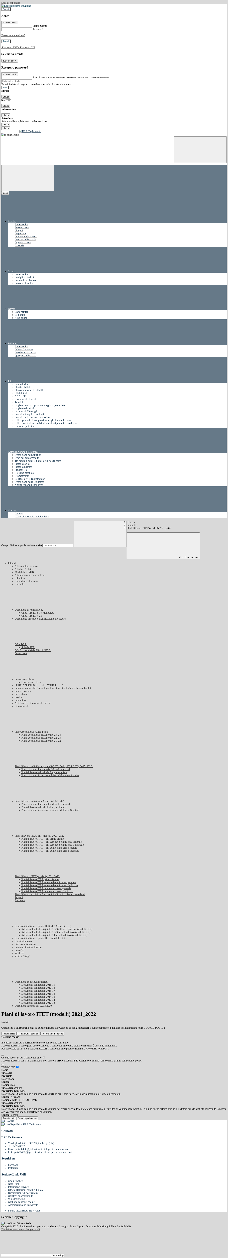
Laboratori (20, 700)
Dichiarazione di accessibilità (23, 1192)
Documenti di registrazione (29, 609)
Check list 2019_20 (31, 615)
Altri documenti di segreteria (30, 575)
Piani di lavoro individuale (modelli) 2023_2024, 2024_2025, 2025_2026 (54, 766)
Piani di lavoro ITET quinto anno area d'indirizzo (47, 891)
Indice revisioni (23, 691)
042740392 (19, 1146)
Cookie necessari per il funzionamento (21, 1057)
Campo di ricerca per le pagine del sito (21, 545)
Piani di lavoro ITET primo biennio (40, 879)
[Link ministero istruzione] (16, 5)
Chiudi (6, 97)
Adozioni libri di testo (26, 566)
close (5, 193)
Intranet (131, 525)
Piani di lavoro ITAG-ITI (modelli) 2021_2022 (40, 835)
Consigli (19, 584)
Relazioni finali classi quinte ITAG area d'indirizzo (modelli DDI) (55, 932)
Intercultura (21, 694)
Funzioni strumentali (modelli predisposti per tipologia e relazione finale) (53, 688)
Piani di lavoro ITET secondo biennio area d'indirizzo (49, 885)
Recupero (20, 900)
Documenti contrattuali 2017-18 (38, 987)
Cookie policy (15, 1180)
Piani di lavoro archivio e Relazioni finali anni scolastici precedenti (50, 894)
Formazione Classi (25, 679)
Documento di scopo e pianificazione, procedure (40, 618)
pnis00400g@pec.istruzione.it (43, 1152)
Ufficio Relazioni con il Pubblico (25, 1189)
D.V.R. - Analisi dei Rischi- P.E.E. (33, 650)
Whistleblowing (16, 1198)
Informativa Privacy (18, 1186)
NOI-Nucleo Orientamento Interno (33, 703)
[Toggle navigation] (27, 178)
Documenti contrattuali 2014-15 (38, 996)
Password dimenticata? (13, 35)
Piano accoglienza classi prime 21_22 (41, 740)
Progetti (19, 897)
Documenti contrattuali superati (31, 981)
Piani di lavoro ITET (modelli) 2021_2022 (37, 876)
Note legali (14, 1183)
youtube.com (8, 1066)
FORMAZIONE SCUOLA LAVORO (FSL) (39, 685)
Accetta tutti (52, 1033)
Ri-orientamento (23, 941)
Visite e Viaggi (22, 956)
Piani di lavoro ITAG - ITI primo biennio (43, 838)
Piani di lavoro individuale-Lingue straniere (44, 772)
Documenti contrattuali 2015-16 (38, 993)
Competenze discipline (27, 581)
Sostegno (19, 950)
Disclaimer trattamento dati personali (20, 1229)
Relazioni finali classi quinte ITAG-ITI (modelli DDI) (43, 926)
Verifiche (19, 953)
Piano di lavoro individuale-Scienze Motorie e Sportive (50, 775)
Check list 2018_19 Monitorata (37, 612)
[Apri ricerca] (200, 149)
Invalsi (18, 697)
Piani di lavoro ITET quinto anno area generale (46, 888)
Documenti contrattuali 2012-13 (38, 1002)
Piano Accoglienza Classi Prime (32, 731)
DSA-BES (21, 644)
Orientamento (22, 706)
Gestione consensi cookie (21, 1201)
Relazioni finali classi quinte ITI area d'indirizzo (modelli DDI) (54, 935)
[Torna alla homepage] (114, 131)
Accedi (6, 9)
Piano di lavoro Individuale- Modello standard (45, 769)
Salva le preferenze (27, 1118)
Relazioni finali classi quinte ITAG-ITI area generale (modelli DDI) (56, 929)
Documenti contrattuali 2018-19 (38, 984)
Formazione (21, 653)
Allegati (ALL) (23, 569)
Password (38, 29)
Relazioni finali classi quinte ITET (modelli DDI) (40, 938)
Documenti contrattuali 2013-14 (38, 999)
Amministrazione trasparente (23, 1204)
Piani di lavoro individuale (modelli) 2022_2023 (40, 801)
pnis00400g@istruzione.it (42, 1149)
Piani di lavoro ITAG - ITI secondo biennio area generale (51, 841)
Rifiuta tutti (28, 1033)
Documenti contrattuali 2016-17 (38, 990)
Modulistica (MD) (24, 572)
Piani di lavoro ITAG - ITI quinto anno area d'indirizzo (50, 850)
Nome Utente (40, 25)
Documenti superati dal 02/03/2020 (33, 1005)
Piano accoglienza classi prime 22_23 (41, 737)
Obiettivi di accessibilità (20, 1195)
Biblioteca (20, 578)
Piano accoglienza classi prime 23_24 (41, 734)
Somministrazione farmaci (28, 947)
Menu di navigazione (188, 557)
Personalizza (9, 1033)
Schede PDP (28, 647)
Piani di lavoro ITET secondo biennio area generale (48, 882)
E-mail (36, 77)
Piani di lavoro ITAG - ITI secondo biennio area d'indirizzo (52, 844)
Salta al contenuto (10, 2)
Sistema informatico (25, 944)
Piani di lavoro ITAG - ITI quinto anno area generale (49, 847)
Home (130, 522)
